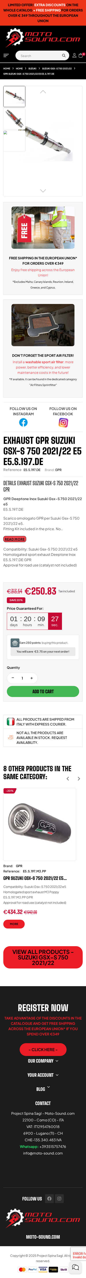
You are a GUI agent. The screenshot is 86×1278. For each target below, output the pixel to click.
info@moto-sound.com (43, 1153)
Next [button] (79, 778)
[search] (63, 55)
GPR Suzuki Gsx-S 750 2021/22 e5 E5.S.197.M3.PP (33, 878)
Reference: (11, 871)
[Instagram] (59, 1198)
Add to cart (43, 691)
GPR (58, 470)
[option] (39, 861)
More (14, 924)
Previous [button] (68, 778)
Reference (12, 469)
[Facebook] (49, 1198)
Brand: (49, 470)
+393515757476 (52, 1146)
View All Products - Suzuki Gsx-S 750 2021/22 (43, 957)
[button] (43, 1049)
